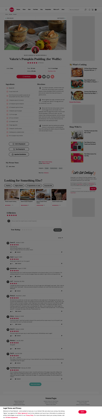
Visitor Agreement (23, 413)
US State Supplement (11, 417)
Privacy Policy (29, 415)
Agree (82, 412)
